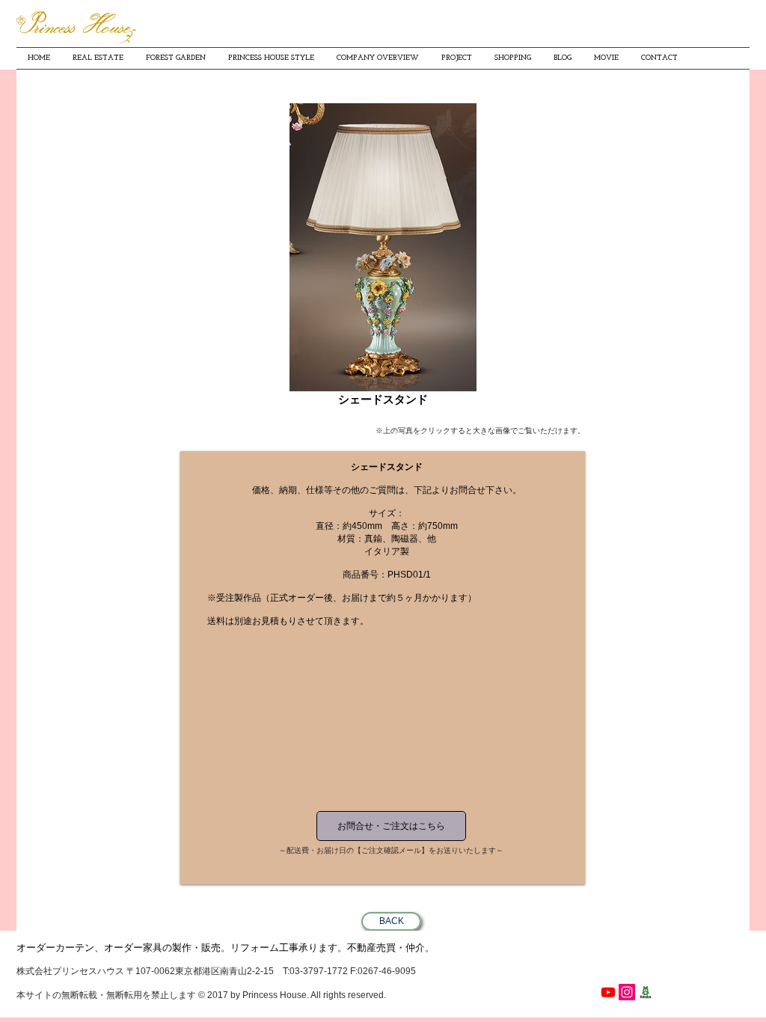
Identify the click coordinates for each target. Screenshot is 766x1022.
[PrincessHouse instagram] (627, 992)
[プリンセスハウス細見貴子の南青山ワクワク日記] (645, 992)
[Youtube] (608, 992)
